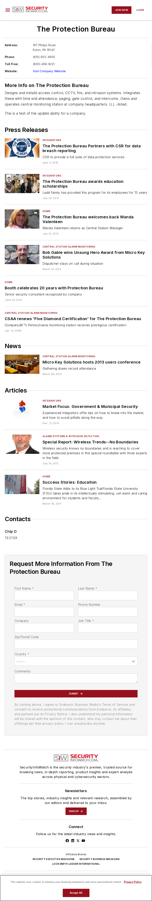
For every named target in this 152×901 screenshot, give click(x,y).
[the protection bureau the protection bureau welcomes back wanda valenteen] (22, 219)
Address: (11, 45)
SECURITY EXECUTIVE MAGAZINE (53, 859)
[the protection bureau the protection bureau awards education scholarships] (22, 183)
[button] (8, 10)
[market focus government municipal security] (22, 408)
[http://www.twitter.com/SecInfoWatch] (78, 841)
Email (19, 605)
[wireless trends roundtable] (22, 444)
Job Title (86, 621)
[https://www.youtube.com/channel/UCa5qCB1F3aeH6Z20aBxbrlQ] (83, 841)
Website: (11, 71)
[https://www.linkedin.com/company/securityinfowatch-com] (73, 841)
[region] (76, 888)
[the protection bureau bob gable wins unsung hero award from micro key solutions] (22, 254)
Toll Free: (12, 64)
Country (21, 654)
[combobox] (76, 661)
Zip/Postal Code (26, 637)
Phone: (10, 57)
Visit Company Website (49, 71)
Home (46, 211)
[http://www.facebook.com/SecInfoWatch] (67, 841)
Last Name (87, 588)
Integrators (52, 140)
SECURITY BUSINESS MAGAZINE (99, 859)
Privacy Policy (133, 881)
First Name (24, 588)
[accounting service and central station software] (22, 364)
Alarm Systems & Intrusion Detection (71, 436)
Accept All (76, 892)
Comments (22, 671)
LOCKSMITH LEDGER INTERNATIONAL (76, 863)
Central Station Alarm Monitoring (69, 246)
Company (21, 621)
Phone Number (89, 605)
